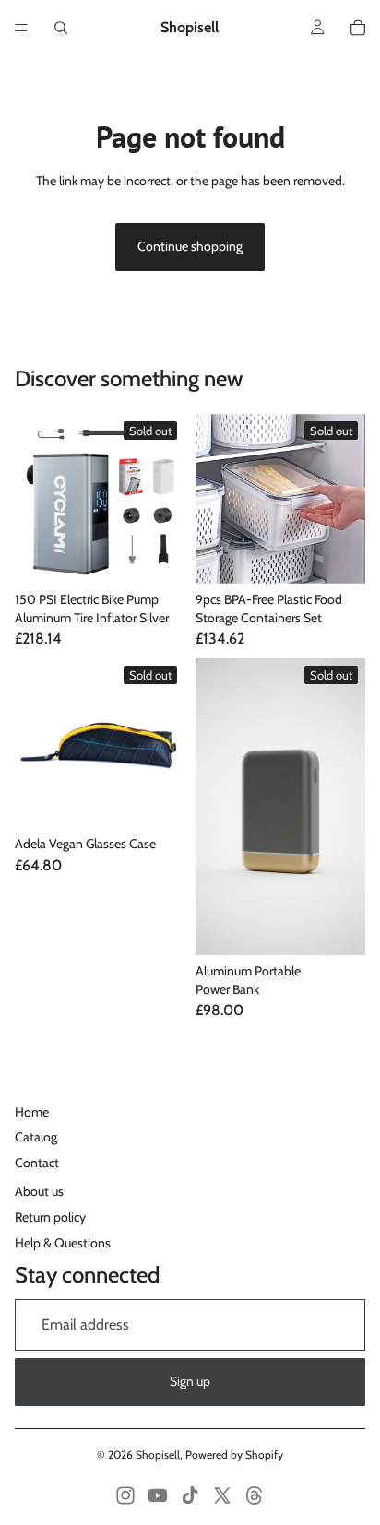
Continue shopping (190, 246)
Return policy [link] (50, 1217)
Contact (37, 1162)
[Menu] (21, 27)
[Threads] (254, 1495)
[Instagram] (125, 1495)
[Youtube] (158, 1495)
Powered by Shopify (234, 1454)
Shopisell (158, 1454)
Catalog (36, 1137)
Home (32, 1112)
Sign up (190, 1381)
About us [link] (39, 1191)
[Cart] (358, 27)
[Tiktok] (190, 1495)
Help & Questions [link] (63, 1243)
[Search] (61, 27)
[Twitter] (222, 1495)
